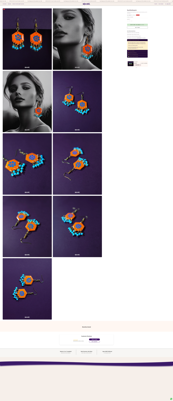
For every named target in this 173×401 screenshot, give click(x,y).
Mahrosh (135, 63)
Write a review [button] (94, 339)
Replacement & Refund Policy (83, 373)
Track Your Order (80, 371)
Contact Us (79, 367)
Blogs (78, 381)
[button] (156, 4)
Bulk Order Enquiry (81, 378)
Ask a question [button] (94, 341)
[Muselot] (86, 4)
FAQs (78, 379)
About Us (79, 368)
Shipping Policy (80, 370)
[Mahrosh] (131, 63)
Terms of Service (80, 376)
